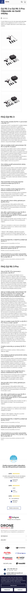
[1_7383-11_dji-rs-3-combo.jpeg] (11, 57)
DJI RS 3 (16, 22)
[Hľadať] (21, 2)
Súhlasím (20, 589)
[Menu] (2, 2)
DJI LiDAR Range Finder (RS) (20, 310)
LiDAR (24, 284)
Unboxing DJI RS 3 (15, 160)
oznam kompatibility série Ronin (13, 243)
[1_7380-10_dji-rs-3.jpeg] (11, 36)
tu (20, 582)
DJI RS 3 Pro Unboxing (12, 317)
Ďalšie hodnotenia (14, 508)
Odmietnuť (7, 589)
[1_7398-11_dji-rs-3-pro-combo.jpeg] (11, 99)
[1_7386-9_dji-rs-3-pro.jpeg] (11, 78)
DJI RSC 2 (9, 125)
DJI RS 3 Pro (22, 22)
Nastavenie (13, 585)
